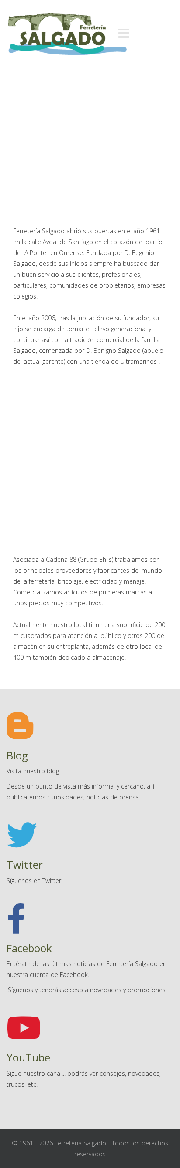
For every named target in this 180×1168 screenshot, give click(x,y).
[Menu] (123, 33)
